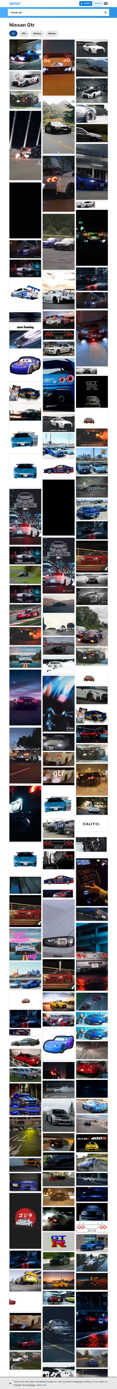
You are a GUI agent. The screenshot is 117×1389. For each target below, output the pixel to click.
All (13, 33)
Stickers (37, 33)
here (44, 1385)
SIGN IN (98, 3)
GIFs (24, 33)
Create (87, 3)
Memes (52, 33)
